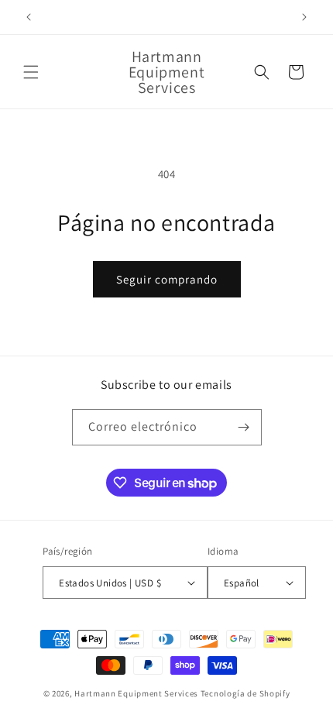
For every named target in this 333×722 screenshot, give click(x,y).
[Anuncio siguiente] (304, 17)
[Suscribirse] (244, 427)
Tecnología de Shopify (245, 693)
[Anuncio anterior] (29, 17)
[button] (31, 72)
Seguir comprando (167, 279)
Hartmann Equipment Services (136, 693)
